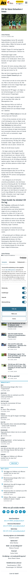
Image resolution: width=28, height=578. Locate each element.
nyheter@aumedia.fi (19, 531)
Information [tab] (12, 262)
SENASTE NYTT (5, 382)
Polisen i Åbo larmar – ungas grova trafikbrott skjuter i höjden (14, 499)
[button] (20, 4)
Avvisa (14, 318)
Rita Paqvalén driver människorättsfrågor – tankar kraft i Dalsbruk (13, 425)
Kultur (3, 422)
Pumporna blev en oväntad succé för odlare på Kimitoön (15, 492)
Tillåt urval (14, 313)
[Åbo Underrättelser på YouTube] (16, 511)
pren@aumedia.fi (19, 521)
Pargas (3, 414)
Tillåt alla (14, 309)
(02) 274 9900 (8, 521)
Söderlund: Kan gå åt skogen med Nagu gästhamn (14, 486)
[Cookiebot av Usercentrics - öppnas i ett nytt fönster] (20, 258)
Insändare (4, 430)
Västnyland (5, 401)
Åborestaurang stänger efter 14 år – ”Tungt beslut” (15, 479)
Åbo (2, 385)
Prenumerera (19, 1)
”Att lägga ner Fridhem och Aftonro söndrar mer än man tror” (11, 458)
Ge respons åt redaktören (9, 255)
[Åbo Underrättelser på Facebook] (3, 511)
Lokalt (3, 438)
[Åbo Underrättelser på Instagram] (12, 511)
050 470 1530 (7, 531)
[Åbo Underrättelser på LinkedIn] (20, 511)
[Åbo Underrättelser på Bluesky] (8, 511)
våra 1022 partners (10, 269)
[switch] (24, 293)
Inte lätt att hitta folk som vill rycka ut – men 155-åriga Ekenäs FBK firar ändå (13, 450)
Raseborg (4, 446)
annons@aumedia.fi (19, 526)
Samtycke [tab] (4, 262)
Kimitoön (3, 393)
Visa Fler (14, 463)
